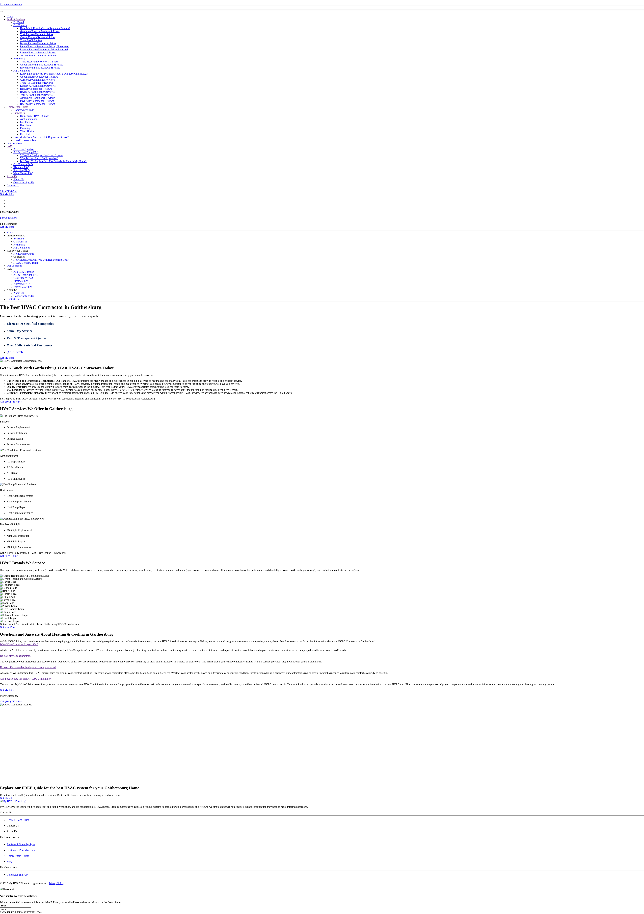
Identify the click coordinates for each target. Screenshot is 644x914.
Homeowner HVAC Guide (34, 116)
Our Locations (14, 143)
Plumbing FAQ (21, 170)
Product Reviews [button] (16, 235)
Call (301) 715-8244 (11, 401)
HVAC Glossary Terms (25, 140)
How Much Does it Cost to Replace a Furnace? (45, 28)
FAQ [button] (9, 268)
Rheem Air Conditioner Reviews (37, 103)
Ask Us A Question (23, 149)
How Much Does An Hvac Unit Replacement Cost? (41, 137)
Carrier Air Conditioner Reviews (37, 79)
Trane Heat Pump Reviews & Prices (39, 61)
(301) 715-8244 (8, 191)
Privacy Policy (56, 883)
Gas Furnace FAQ (23, 164)
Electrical (25, 134)
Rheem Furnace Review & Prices (38, 52)
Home (10, 16)
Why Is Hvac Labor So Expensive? (39, 158)
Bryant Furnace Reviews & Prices (38, 43)
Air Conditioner (21, 70)
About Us (12, 176)
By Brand (18, 22)
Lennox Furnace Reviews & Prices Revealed (44, 49)
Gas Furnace (20, 25)
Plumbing (25, 128)
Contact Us (13, 185)
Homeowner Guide (23, 109)
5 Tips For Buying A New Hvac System (41, 155)
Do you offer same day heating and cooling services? (28, 667)
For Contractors (8, 217)
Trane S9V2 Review (31, 40)
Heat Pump (19, 58)
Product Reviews (16, 19)
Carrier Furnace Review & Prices (37, 37)
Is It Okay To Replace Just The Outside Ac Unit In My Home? (53, 161)
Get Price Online (9, 555)
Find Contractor (8, 223)
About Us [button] (12, 289)
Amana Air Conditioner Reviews (37, 97)
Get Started (6, 798)
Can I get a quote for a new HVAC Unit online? (25, 678)
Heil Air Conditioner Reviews (36, 88)
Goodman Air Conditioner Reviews (39, 76)
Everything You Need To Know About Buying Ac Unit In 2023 (54, 73)
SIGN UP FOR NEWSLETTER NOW (21, 912)
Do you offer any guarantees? (15, 655)
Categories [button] (19, 256)
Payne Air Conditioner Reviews (37, 100)
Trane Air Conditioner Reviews (36, 82)
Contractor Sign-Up (23, 182)
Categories (19, 113)
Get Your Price (8, 627)
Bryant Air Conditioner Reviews (37, 91)
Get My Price (7, 194)
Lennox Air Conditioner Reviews (38, 85)
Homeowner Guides (17, 106)
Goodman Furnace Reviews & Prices (40, 31)
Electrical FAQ (21, 167)
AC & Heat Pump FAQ (26, 152)
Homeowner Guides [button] (17, 250)
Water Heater (27, 131)
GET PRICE (369, 6)
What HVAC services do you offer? (19, 644)
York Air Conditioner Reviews (36, 94)
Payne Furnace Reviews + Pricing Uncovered (44, 46)
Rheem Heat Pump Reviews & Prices (40, 67)
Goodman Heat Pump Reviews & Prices (41, 64)
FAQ (9, 146)
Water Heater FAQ (23, 173)
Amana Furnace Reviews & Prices (38, 55)
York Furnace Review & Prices (36, 34)
